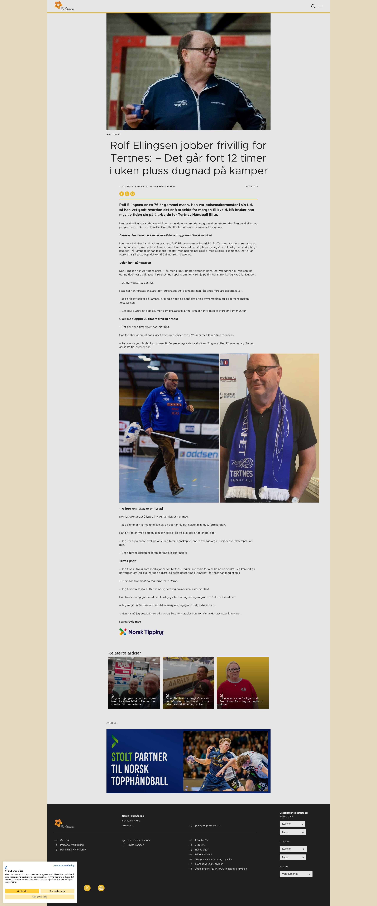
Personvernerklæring (64, 865)
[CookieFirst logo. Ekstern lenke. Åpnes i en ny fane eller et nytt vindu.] (6, 867)
